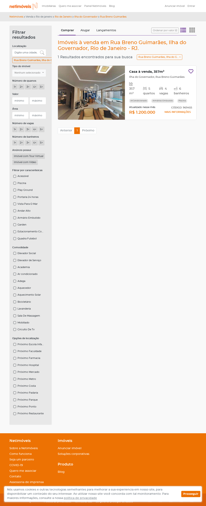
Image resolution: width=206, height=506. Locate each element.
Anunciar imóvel (175, 6)
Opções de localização (25, 338)
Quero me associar (70, 6)
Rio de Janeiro (63, 17)
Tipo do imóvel (21, 66)
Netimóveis (16, 17)
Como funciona (20, 454)
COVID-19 (16, 465)
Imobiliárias (49, 6)
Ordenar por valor (164, 30)
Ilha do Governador (86, 17)
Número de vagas (23, 123)
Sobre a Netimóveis (23, 448)
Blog (112, 6)
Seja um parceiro (21, 459)
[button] (29, 73)
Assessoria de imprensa (26, 482)
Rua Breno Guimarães (113, 17)
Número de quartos (24, 81)
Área (15, 109)
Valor (15, 94)
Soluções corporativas (73, 454)
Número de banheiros (25, 137)
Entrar (191, 6)
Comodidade (20, 247)
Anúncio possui (21, 150)
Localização (19, 46)
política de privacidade (80, 498)
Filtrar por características (27, 170)
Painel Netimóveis (95, 6)
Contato (15, 476)
